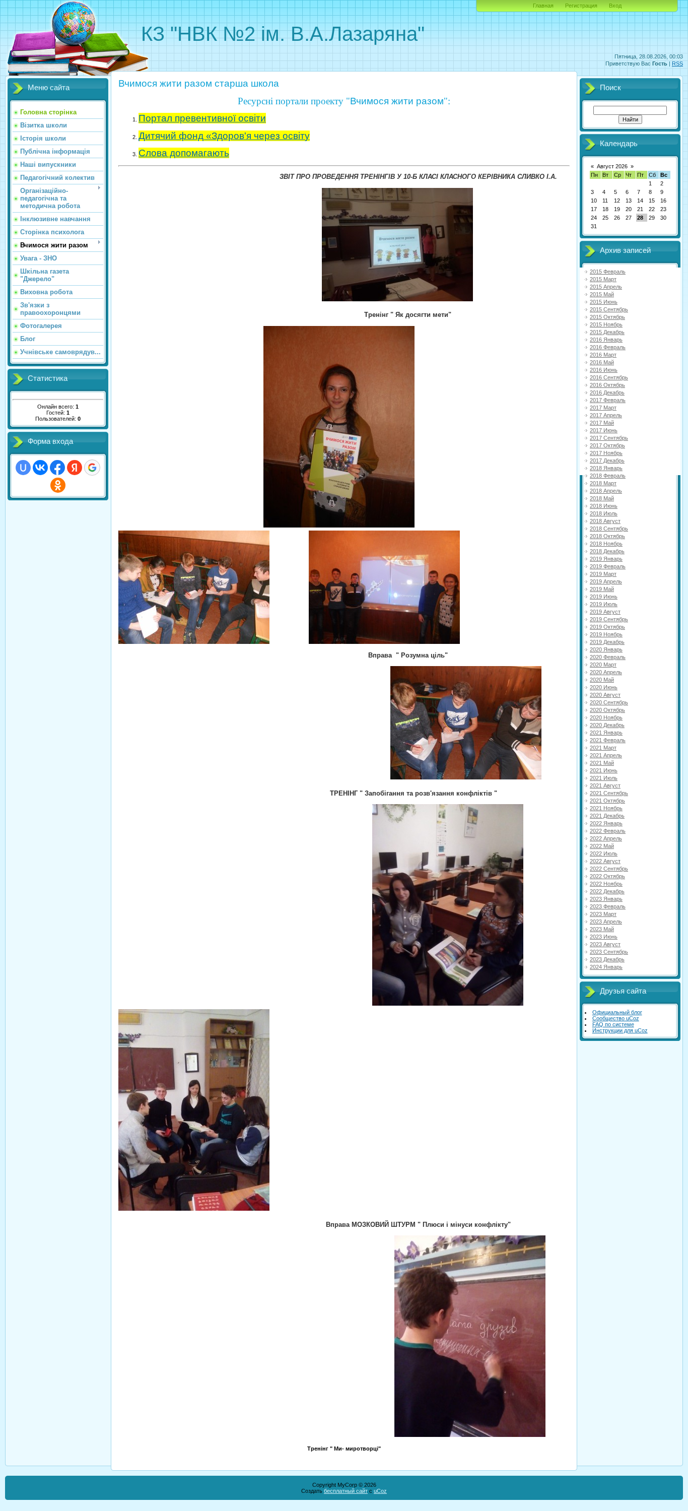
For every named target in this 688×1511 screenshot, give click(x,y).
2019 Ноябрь (606, 634)
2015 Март (603, 279)
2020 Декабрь (607, 725)
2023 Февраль (608, 906)
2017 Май (602, 423)
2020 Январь (606, 649)
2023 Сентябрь (609, 952)
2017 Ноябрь (606, 453)
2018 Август (605, 521)
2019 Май (602, 589)
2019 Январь (606, 559)
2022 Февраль (608, 831)
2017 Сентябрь (609, 438)
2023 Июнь (603, 937)
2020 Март (603, 665)
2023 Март (603, 914)
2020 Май (602, 680)
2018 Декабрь (607, 551)
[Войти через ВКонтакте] (40, 467)
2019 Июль (603, 604)
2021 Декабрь (607, 816)
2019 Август (605, 612)
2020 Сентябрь (609, 702)
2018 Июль (603, 513)
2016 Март (603, 355)
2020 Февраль (608, 657)
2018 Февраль (608, 476)
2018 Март (603, 483)
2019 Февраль (608, 566)
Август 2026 (612, 166)
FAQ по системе (613, 1024)
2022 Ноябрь (606, 884)
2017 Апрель (606, 415)
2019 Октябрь (607, 627)
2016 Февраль (608, 347)
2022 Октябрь (607, 876)
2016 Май (602, 362)
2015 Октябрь (607, 317)
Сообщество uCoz (615, 1018)
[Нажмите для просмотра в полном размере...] (397, 299)
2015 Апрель (606, 287)
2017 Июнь (603, 430)
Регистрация (581, 6)
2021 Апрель (606, 755)
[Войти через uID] (23, 467)
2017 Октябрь (607, 445)
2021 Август (605, 785)
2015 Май (602, 294)
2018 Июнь (603, 506)
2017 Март (603, 408)
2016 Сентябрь (609, 377)
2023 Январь (606, 899)
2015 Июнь (603, 302)
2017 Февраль (608, 400)
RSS (677, 63)
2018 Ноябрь (606, 544)
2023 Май (602, 929)
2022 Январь (606, 823)
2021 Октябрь (607, 801)
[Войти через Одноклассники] (57, 485)
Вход (615, 6)
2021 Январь (606, 733)
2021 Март (603, 748)
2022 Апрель (606, 838)
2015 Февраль (608, 272)
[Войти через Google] (92, 467)
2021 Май (602, 763)
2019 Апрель (606, 581)
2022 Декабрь (607, 891)
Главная (543, 6)
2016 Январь (606, 340)
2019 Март (603, 574)
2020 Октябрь (607, 710)
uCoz (380, 1491)
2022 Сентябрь (609, 869)
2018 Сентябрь (609, 528)
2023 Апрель (606, 921)
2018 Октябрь (607, 536)
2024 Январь (606, 967)
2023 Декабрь (607, 959)
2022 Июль (603, 853)
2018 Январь (606, 468)
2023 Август (605, 944)
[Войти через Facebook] (57, 467)
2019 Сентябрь (609, 619)
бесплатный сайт (346, 1491)
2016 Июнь (603, 370)
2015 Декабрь (607, 332)
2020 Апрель (606, 672)
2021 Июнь (603, 770)
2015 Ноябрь (606, 324)
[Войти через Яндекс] (74, 467)
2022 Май (602, 846)
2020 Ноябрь (606, 717)
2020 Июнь (603, 687)
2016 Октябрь (607, 385)
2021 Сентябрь (609, 793)
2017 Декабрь (607, 460)
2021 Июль (603, 778)
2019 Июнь (603, 597)
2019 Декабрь (607, 642)
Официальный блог (617, 1012)
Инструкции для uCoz (620, 1030)
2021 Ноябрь (606, 808)
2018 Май (602, 498)
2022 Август (605, 861)
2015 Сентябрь (609, 309)
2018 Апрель (606, 491)
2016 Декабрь (607, 392)
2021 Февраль (608, 740)
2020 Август (605, 695)
